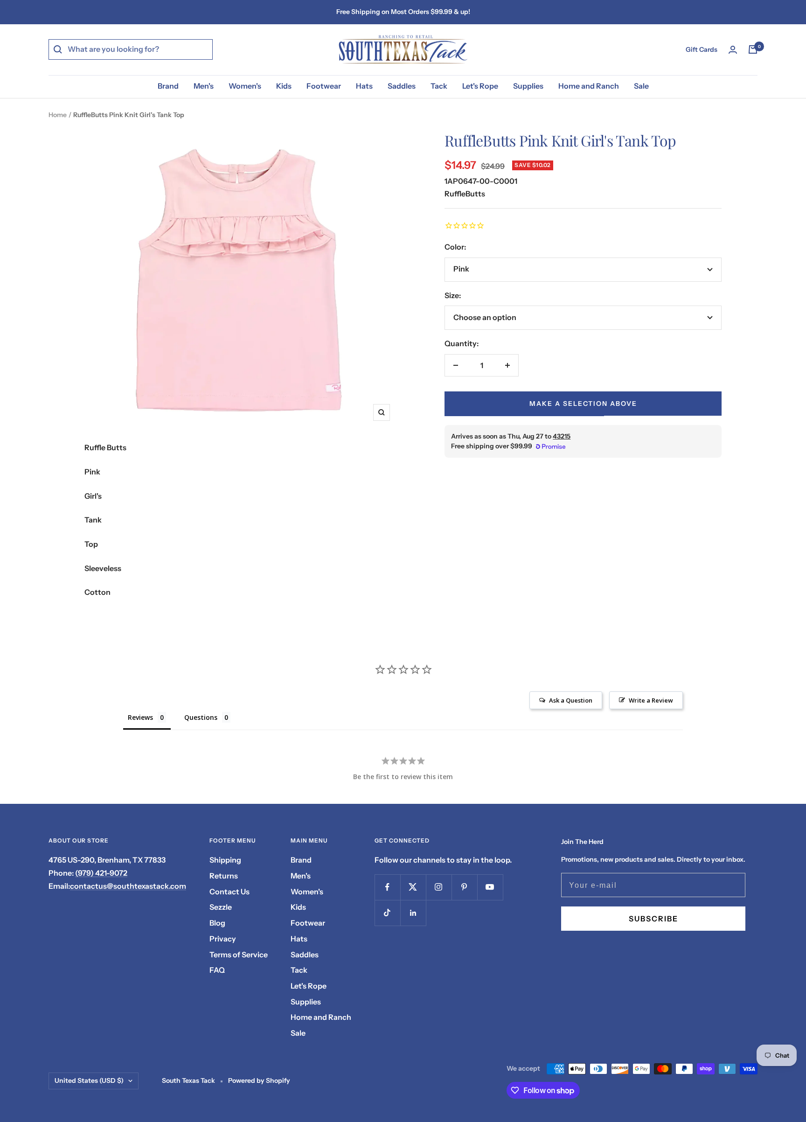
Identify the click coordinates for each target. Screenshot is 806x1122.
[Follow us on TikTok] (387, 913)
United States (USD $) (89, 1080)
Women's (245, 86)
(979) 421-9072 (101, 873)
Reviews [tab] (140, 717)
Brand (168, 86)
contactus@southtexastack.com (128, 886)
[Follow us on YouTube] (490, 887)
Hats (364, 86)
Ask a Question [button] (570, 700)
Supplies (528, 86)
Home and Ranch (588, 86)
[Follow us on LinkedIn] (413, 913)
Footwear (323, 86)
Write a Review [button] (651, 700)
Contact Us (229, 891)
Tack (439, 86)
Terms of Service (238, 954)
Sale (641, 86)
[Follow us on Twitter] (413, 887)
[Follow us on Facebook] (387, 887)
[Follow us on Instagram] (439, 887)
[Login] (733, 50)
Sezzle (220, 907)
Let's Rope (480, 86)
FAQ (217, 970)
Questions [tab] (200, 717)
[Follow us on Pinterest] (464, 887)
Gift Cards (701, 49)
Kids (284, 86)
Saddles (402, 86)
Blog (217, 922)
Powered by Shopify (259, 1080)
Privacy (222, 938)
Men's (204, 86)
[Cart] (752, 49)
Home (58, 115)
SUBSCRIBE (653, 918)
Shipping (225, 859)
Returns (223, 875)
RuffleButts (465, 193)
